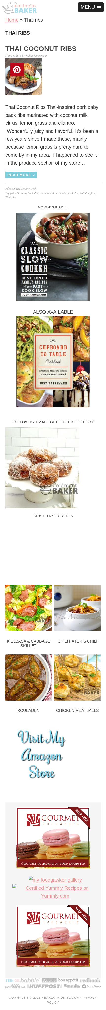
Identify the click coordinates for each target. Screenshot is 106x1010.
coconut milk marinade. (53, 193)
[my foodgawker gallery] (55, 880)
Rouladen (28, 710)
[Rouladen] (28, 678)
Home (11, 20)
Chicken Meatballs (77, 710)
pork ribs (73, 193)
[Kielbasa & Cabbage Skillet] (28, 609)
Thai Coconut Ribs (41, 48)
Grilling (25, 188)
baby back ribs (29, 193)
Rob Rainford (87, 193)
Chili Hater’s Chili (77, 641)
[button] (91, 7)
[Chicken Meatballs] (77, 678)
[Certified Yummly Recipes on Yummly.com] (55, 896)
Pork (33, 188)
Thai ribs (10, 197)
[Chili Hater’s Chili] (77, 609)
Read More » (21, 175)
